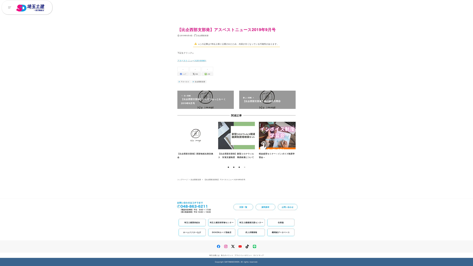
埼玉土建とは (214, 255)
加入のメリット (227, 255)
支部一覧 (243, 207)
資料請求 (265, 207)
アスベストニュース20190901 (191, 60)
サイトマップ (258, 255)
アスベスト (184, 81)
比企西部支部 (199, 81)
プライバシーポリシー (243, 255)
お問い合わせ (288, 207)
